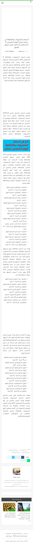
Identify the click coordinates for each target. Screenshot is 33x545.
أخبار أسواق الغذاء (23, 450)
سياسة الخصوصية (17, 533)
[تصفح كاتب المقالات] (16, 471)
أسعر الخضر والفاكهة (16, 452)
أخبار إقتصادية (26, 510)
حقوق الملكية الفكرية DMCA (20, 536)
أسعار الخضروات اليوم (13, 450)
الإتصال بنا (8, 533)
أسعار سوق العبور (25, 452)
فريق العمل (9, 536)
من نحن (26, 533)
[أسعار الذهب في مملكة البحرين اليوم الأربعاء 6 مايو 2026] (9, 507)
